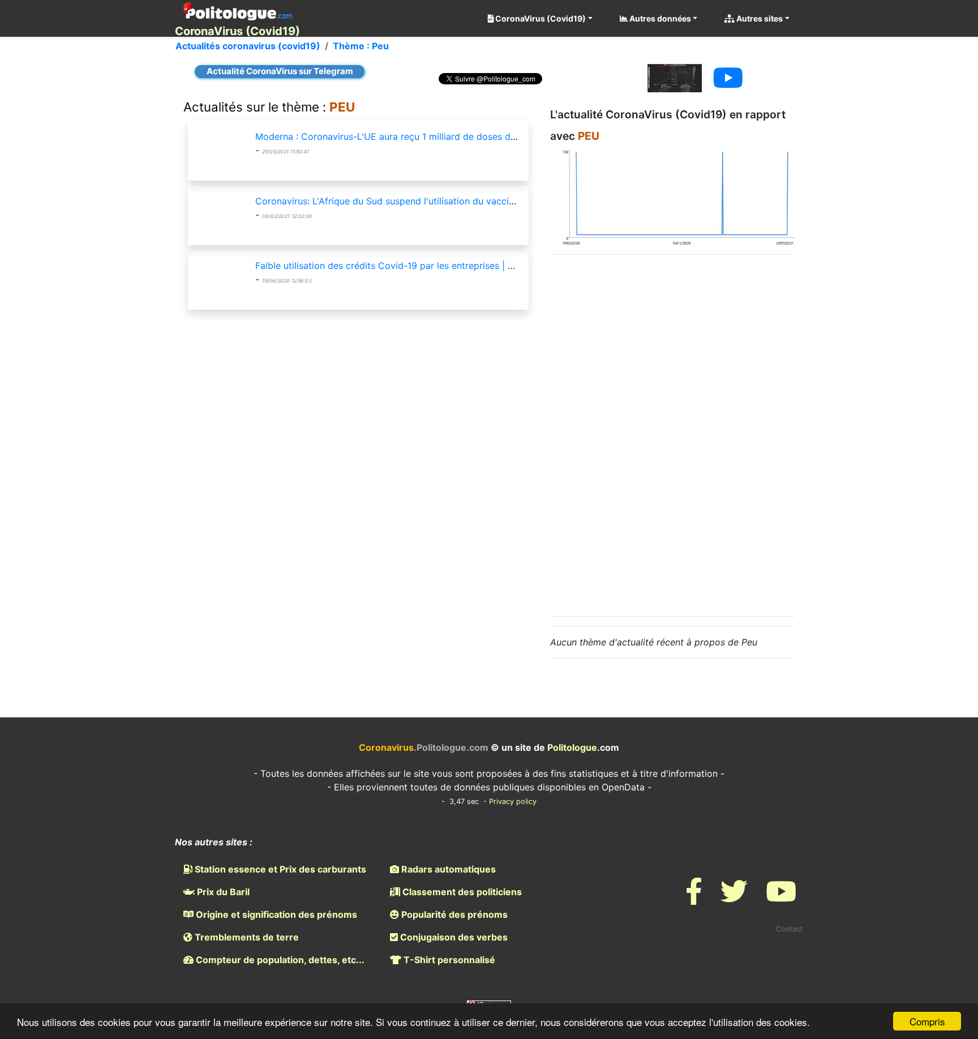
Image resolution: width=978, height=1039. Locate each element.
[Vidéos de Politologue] (781, 898)
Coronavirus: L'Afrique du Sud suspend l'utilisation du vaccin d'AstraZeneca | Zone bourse (447, 201)
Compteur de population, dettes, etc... (279, 959)
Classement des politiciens (461, 891)
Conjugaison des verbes (453, 937)
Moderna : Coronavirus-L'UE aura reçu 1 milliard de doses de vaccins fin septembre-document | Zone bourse (488, 136)
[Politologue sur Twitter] (734, 898)
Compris (927, 1021)
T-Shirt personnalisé (448, 959)
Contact (789, 929)
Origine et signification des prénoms (275, 914)
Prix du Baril (222, 891)
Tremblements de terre (245, 937)
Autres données (659, 18)
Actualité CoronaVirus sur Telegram (280, 71)
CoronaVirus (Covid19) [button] (540, 18)
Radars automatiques (447, 869)
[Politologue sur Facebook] (694, 898)
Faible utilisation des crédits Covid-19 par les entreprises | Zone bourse (408, 265)
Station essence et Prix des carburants (279, 869)
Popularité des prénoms (453, 914)
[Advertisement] (672, 434)
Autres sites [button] (759, 18)
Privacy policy (513, 801)
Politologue (572, 747)
